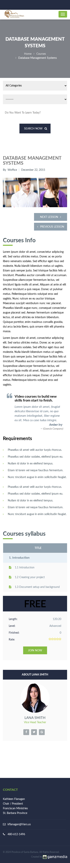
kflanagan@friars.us (19, 824)
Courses (41, 54)
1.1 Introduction (24, 567)
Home (28, 54)
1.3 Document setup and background (37, 587)
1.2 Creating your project (30, 577)
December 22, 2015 (33, 170)
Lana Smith (35, 718)
